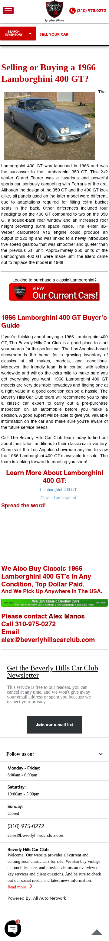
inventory (98, 444)
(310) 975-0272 (26, 826)
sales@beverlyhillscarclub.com (36, 835)
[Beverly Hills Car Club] (54, 21)
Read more (17, 887)
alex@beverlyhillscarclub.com (48, 640)
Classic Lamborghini (58, 498)
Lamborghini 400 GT (58, 489)
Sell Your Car (54, 34)
